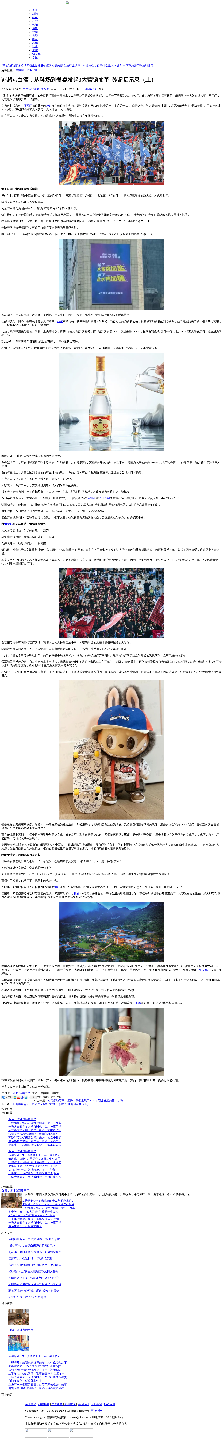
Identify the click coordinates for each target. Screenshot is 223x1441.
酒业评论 (32, 70)
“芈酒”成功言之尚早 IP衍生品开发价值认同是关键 (32, 65)
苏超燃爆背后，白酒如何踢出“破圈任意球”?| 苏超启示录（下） (51, 1104)
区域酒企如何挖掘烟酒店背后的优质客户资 (34, 1284)
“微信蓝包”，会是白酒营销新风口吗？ (31, 1245)
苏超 (15, 1093)
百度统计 (96, 1410)
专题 (35, 57)
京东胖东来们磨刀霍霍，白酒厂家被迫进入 (34, 1130)
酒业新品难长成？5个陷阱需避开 (28, 1297)
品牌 (35, 42)
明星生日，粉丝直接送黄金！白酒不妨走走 (34, 1144)
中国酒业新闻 (31, 89)
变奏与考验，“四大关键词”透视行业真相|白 (34, 1366)
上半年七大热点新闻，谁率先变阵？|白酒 (33, 1173)
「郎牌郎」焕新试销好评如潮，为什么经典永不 (37, 1362)
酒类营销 (24, 1093)
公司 (35, 17)
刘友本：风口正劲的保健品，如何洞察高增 (34, 1252)
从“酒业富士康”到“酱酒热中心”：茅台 (31, 1169)
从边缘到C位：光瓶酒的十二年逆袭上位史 (34, 1155)
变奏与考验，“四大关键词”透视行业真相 (33, 1166)
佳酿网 (19, 70)
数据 (35, 31)
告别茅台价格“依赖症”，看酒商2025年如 (33, 1133)
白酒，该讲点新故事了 (22, 1119)
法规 (35, 46)
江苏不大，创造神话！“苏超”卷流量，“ (32, 1258)
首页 (35, 10)
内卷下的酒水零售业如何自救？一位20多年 (34, 1264)
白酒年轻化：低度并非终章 (25, 1226)
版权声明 (70, 1404)
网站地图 (83, 1404)
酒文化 (36, 53)
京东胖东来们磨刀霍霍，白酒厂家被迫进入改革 (37, 1384)
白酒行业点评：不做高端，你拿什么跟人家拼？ (92, 65)
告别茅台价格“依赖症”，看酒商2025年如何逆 (36, 1388)
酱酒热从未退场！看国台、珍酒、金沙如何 (34, 1141)
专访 (35, 50)
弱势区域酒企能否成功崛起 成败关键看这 (33, 1290)
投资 (35, 35)
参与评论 (91, 89)
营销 (35, 24)
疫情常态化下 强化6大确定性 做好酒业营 (33, 1277)
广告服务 (57, 1404)
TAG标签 (109, 1404)
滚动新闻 (96, 1404)
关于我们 (30, 1404)
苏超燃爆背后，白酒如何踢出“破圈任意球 (34, 1239)
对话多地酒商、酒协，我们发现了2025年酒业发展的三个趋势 (85, 1100)
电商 (35, 39)
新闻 (35, 13)
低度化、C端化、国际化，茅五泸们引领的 (34, 1158)
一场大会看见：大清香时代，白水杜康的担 (34, 1126)
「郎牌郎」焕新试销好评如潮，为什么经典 (34, 1122)
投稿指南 (43, 1404)
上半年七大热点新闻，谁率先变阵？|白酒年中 (36, 1373)
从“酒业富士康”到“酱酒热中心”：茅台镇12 (34, 1369)
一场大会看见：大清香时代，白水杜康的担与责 (37, 1377)
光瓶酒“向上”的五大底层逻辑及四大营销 (33, 1271)
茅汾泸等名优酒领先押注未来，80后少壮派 (34, 1137)
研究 (35, 21)
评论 (35, 28)
